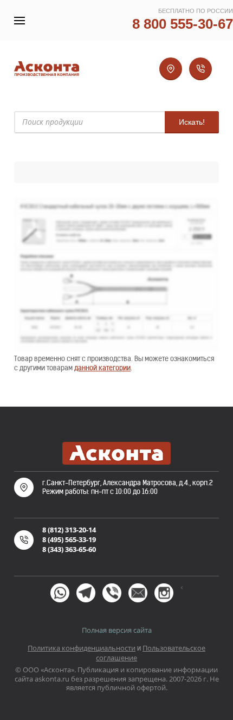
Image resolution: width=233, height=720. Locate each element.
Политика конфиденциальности (81, 648)
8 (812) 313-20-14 (69, 530)
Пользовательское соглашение (150, 653)
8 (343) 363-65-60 (69, 549)
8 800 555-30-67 (182, 23)
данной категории (102, 367)
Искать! (192, 122)
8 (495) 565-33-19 (69, 539)
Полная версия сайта (117, 630)
